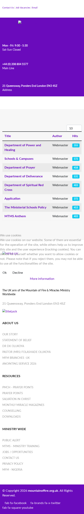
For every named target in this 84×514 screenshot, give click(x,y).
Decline (18, 272)
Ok (5, 272)
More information (42, 278)
